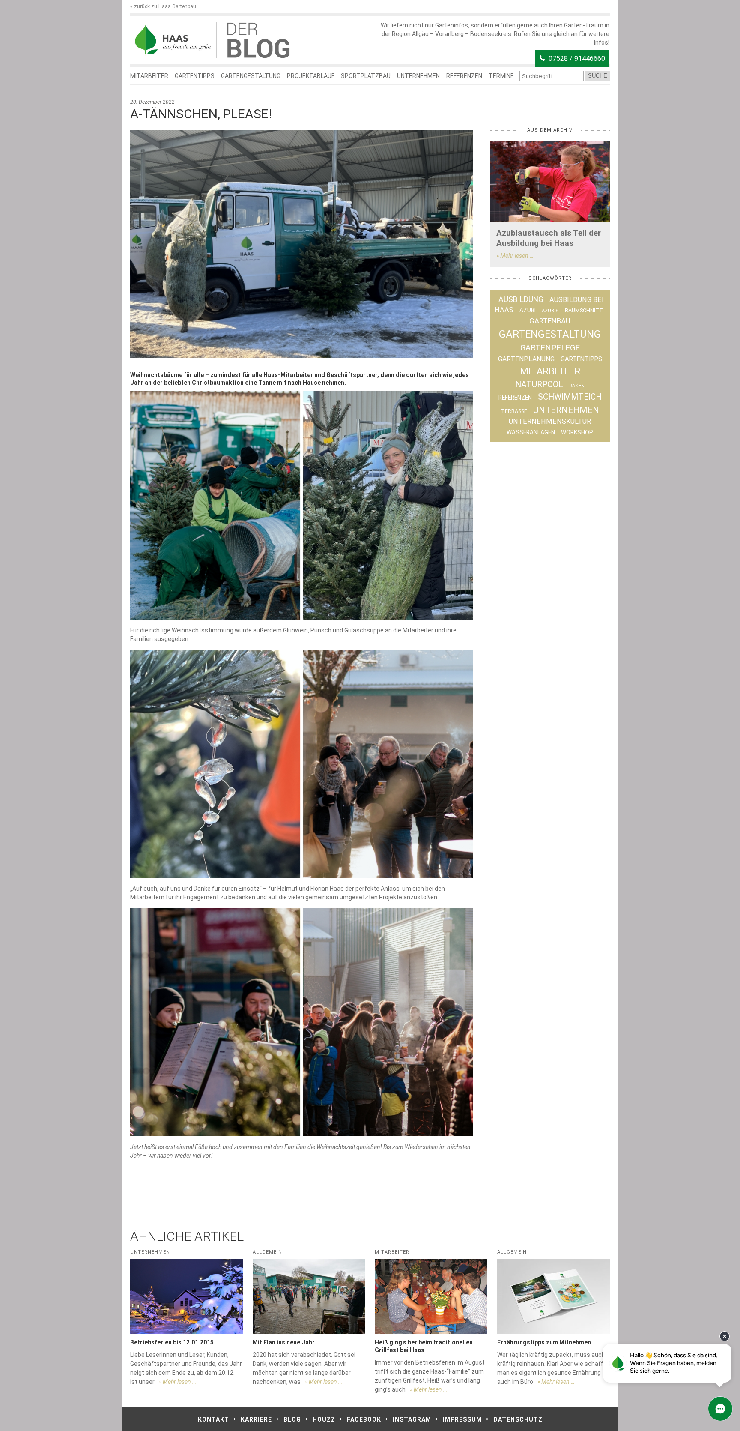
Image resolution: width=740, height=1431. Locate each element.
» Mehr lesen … (515, 255)
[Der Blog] (173, 40)
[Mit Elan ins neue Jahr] (309, 1296)
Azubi (527, 310)
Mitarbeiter (149, 75)
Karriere (256, 1419)
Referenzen (464, 75)
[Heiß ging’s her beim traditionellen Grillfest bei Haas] (431, 1296)
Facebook (364, 1419)
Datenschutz (518, 1419)
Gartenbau (549, 321)
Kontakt (213, 1419)
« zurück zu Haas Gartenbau (163, 6)
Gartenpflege (550, 348)
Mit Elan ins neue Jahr (284, 1342)
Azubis (550, 311)
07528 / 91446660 (577, 58)
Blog (292, 1419)
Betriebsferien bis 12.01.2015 (172, 1342)
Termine (501, 75)
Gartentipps (195, 75)
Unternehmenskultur (550, 421)
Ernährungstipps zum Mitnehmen (544, 1342)
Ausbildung (520, 299)
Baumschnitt (584, 310)
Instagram (412, 1419)
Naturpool (539, 384)
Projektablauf (310, 75)
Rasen (577, 386)
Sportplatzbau (366, 75)
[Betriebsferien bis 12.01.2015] (186, 1296)
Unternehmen (418, 75)
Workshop (577, 432)
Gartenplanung (526, 359)
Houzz (324, 1419)
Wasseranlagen (531, 432)
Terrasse (514, 411)
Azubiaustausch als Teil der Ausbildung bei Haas (548, 238)
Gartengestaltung (250, 75)
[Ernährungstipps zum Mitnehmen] (553, 1296)
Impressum (462, 1419)
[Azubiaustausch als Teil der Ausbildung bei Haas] (550, 181)
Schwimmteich (570, 397)
